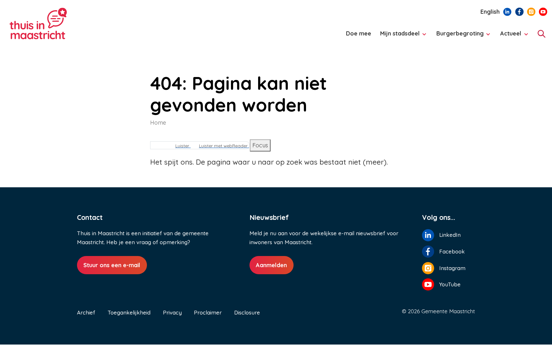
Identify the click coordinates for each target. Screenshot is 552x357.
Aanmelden (271, 265)
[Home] (61, 24)
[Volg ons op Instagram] (531, 11)
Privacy (172, 312)
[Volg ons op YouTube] (543, 11)
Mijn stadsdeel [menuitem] (397, 36)
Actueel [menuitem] (509, 36)
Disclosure (247, 312)
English (490, 11)
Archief (86, 312)
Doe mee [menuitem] (358, 33)
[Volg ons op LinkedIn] (507, 11)
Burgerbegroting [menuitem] (458, 36)
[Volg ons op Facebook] (519, 11)
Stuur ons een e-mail (111, 265)
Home (158, 122)
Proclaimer (208, 312)
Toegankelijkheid (129, 312)
